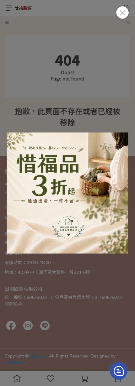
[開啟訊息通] (118, 371)
